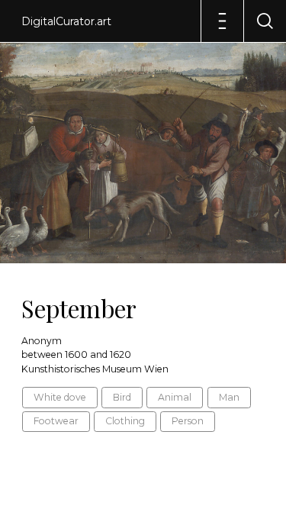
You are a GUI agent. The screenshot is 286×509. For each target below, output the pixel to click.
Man (229, 397)
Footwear (56, 421)
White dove (60, 397)
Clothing (125, 421)
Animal (174, 397)
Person (188, 421)
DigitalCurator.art (66, 21)
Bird (122, 397)
